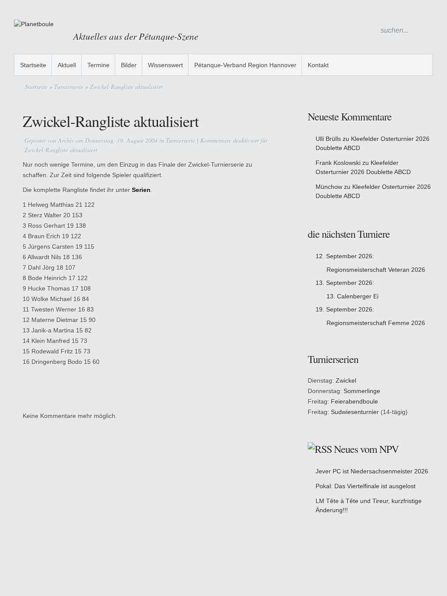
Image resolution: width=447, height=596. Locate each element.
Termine (98, 65)
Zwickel (346, 380)
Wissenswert (165, 65)
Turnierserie (68, 86)
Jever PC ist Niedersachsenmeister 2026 (372, 471)
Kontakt (318, 65)
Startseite (33, 65)
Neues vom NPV (366, 449)
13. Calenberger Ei (352, 296)
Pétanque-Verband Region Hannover (245, 65)
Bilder (129, 65)
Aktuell (67, 65)
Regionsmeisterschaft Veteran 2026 (376, 269)
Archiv (66, 140)
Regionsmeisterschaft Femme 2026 (376, 322)
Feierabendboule (354, 401)
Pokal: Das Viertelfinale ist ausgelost (366, 486)
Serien (141, 189)
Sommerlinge (362, 390)
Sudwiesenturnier (355, 411)
